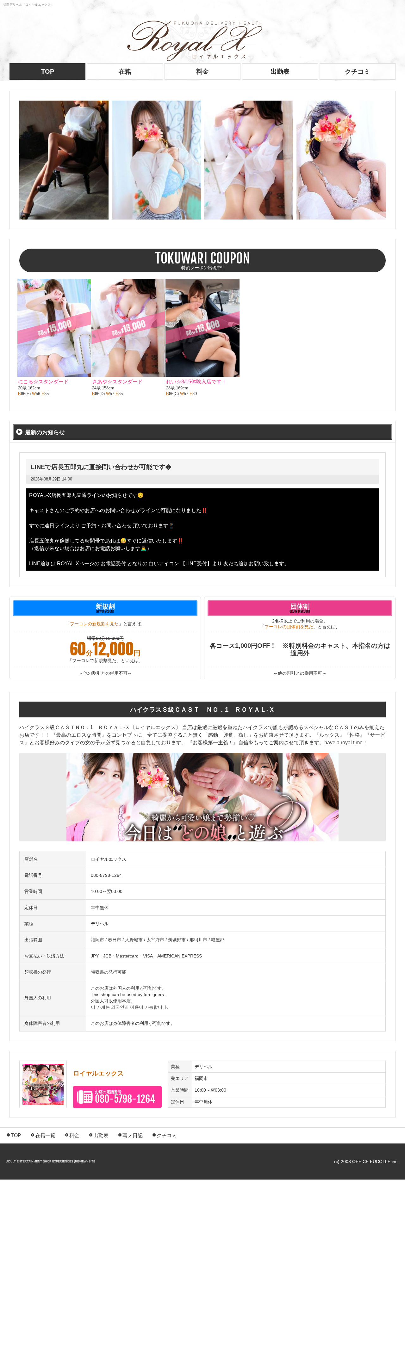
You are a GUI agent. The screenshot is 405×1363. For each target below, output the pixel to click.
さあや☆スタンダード (117, 381)
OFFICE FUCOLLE (371, 1161)
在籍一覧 (43, 1135)
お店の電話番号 (125, 1097)
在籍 (125, 71)
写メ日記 (130, 1135)
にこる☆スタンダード (43, 381)
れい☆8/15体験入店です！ (196, 381)
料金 (202, 71)
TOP (13, 1135)
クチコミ (357, 71)
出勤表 (280, 71)
